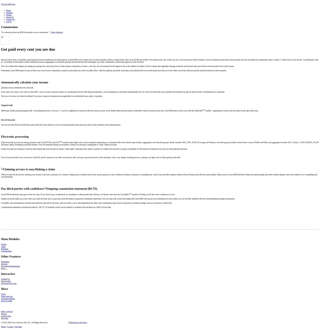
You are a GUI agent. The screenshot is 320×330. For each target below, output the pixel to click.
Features (9, 13)
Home (8, 10)
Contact (10, 327)
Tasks (3, 247)
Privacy (4, 314)
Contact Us (10, 19)
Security (4, 264)
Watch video (6, 281)
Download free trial (8, 283)
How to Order (6, 301)
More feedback (57, 32)
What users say (7, 296)
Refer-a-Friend (7, 311)
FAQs (3, 294)
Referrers (4, 249)
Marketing (5, 262)
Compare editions (8, 299)
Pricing (9, 15)
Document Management (10, 266)
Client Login (6, 316)
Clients (3, 244)
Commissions (6, 251)
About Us (10, 17)
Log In (8, 22)
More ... (4, 268)
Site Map (4, 318)
